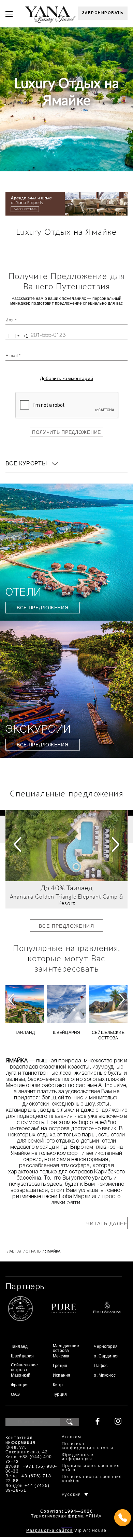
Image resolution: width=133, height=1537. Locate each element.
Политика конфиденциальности (87, 1446)
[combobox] (17, 336)
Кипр (58, 1384)
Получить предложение (66, 432)
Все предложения (43, 607)
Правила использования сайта (91, 1468)
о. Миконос (104, 1375)
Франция (20, 1384)
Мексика (61, 1356)
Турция (60, 1394)
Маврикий (20, 1375)
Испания (61, 1375)
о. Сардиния (106, 1356)
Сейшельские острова (108, 1035)
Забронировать (103, 13)
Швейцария (66, 1032)
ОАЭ (15, 1394)
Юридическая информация (78, 1457)
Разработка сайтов (49, 1530)
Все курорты (26, 463)
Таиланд (79, 888)
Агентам (72, 1437)
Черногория (105, 1346)
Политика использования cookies (92, 1479)
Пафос (100, 1365)
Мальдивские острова (66, 1348)
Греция (60, 1365)
